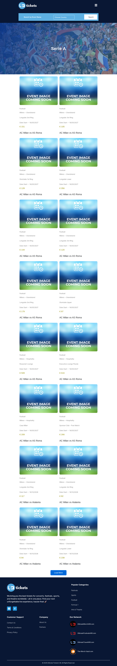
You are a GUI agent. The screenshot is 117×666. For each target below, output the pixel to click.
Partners (42, 627)
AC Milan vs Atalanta (30, 502)
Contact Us (11, 623)
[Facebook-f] (15, 609)
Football (74, 600)
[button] (58, 572)
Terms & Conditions (14, 627)
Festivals (74, 590)
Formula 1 (74, 605)
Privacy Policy (12, 632)
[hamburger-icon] (95, 6)
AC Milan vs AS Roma (31, 133)
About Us (42, 622)
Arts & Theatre (76, 610)
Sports (73, 595)
